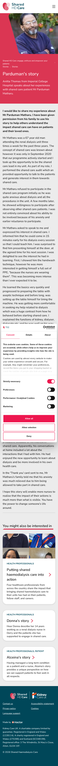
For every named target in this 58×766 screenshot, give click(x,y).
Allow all (29, 418)
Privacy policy (9, 708)
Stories (6, 66)
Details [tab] (29, 335)
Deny (29, 436)
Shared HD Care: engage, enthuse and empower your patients (25, 62)
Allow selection (29, 427)
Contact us (8, 703)
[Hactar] (17, 722)
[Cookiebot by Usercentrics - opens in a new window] (43, 327)
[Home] (13, 6)
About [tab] (48, 335)
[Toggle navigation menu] (53, 6)
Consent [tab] (10, 335)
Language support (11, 713)
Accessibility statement (42, 703)
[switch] (51, 390)
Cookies (35, 708)
